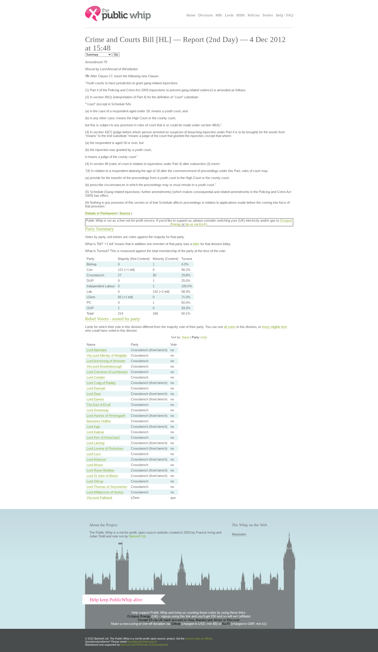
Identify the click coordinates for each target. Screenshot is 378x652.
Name (185, 337)
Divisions (205, 15)
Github (175, 624)
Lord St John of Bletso (102, 476)
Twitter (267, 15)
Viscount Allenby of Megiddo (107, 355)
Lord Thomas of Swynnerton (107, 487)
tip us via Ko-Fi (196, 224)
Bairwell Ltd (137, 536)
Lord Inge (93, 426)
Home (191, 15)
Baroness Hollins (99, 421)
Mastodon (239, 534)
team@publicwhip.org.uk (142, 641)
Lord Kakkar (95, 432)
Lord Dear (94, 394)
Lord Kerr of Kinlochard (103, 437)
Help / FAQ (284, 15)
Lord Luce (94, 454)
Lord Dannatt (96, 388)
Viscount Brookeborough (104, 366)
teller (196, 244)
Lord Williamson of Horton (105, 492)
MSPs (240, 15)
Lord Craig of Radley (101, 383)
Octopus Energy (138, 616)
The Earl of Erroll (98, 405)
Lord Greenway (98, 410)
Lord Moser (95, 465)
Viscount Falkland (99, 498)
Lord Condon (96, 377)
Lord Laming (95, 443)
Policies (254, 15)
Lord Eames (95, 399)
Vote (204, 337)
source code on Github (198, 638)
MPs (218, 15)
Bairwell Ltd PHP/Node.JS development (144, 644)
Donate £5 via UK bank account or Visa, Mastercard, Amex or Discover (189, 620)
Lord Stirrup (95, 481)
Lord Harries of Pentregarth (106, 415)
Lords (229, 15)
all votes (230, 327)
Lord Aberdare (97, 350)
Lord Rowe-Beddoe (100, 470)
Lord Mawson (96, 459)
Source (124, 213)
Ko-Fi (226, 624)
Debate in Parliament (101, 213)
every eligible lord (274, 327)
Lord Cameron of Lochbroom (107, 372)
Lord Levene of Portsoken (105, 448)
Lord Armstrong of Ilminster (106, 361)
